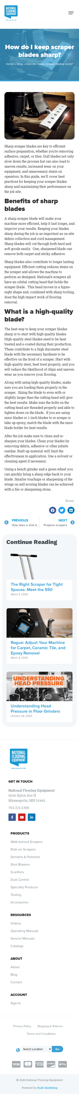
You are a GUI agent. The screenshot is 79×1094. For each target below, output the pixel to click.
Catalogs (17, 946)
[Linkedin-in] (31, 817)
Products (20, 833)
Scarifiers (17, 872)
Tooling (16, 895)
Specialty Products (24, 887)
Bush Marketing (47, 1088)
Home (10, 64)
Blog (20, 64)
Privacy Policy (22, 1026)
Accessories (19, 902)
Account (19, 994)
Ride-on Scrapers (23, 849)
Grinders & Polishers (25, 857)
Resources (21, 914)
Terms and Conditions (41, 1033)
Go (57, 1049)
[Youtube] (21, 817)
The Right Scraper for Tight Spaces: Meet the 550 (37, 587)
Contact (16, 982)
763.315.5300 (18, 807)
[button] (52, 510)
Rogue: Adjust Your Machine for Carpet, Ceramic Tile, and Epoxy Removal (38, 647)
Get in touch (20, 781)
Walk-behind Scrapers (26, 842)
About (16, 958)
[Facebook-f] (12, 817)
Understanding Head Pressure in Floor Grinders (35, 708)
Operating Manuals (24, 931)
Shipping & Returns (50, 1026)
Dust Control (20, 880)
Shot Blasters (20, 864)
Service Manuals (23, 938)
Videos (16, 923)
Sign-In (16, 1003)
